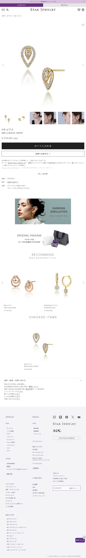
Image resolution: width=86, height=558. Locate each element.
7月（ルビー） (11, 536)
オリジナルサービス (38, 452)
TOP (3, 16)
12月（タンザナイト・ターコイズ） (17, 550)
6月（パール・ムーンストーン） (15, 533)
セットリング (37, 434)
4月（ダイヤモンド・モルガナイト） (17, 527)
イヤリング (10, 437)
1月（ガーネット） (12, 519)
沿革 (33, 487)
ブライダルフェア (37, 441)
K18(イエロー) (13, 182)
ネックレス (10, 428)
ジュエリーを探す (10, 492)
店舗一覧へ (10, 474)
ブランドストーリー (11, 487)
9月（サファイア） (12, 541)
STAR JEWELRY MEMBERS (67, 438)
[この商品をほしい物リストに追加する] (83, 25)
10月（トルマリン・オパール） (15, 544)
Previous (8, 65)
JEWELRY (21, 5)
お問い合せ (56, 473)
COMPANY (37, 478)
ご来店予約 (35, 468)
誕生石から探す (10, 515)
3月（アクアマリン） (12, 524)
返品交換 (29, 389)
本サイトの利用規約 (58, 481)
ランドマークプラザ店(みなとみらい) (17, 469)
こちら (20, 391)
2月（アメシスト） (12, 522)
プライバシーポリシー (59, 476)
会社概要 (34, 484)
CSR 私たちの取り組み (38, 493)
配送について (33, 387)
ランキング (9, 501)
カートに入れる (43, 146)
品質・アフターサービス (12, 489)
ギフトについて (10, 495)
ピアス (9, 16)
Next (78, 65)
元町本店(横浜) (11, 463)
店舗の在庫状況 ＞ (43, 154)
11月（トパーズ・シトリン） (15, 547)
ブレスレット (10, 439)
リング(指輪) (10, 431)
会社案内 (34, 490)
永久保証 (34, 449)
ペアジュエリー (11, 445)
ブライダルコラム (37, 463)
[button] (80, 540)
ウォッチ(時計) (11, 442)
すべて (8, 451)
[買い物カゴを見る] (83, 9)
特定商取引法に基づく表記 (60, 478)
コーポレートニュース (38, 496)
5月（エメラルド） (12, 530)
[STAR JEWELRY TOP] (43, 9)
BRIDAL (64, 5)
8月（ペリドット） (12, 538)
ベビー (8, 448)
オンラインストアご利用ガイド (14, 504)
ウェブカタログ (10, 484)
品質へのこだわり (37, 446)
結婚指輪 (36, 431)
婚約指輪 (36, 428)
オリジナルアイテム (37, 455)
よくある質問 (9, 506)
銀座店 (8, 466)
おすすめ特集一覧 (10, 498)
